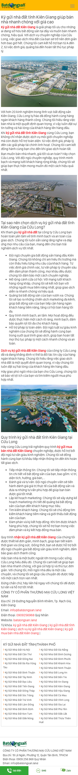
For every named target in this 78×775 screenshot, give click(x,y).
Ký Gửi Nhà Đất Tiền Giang (19, 686)
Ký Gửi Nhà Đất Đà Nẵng (54, 649)
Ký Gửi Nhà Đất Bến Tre (54, 677)
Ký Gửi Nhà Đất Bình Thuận (20, 672)
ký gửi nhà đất (27, 232)
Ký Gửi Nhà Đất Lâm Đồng (19, 704)
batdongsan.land (25, 620)
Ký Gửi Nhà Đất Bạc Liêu (18, 681)
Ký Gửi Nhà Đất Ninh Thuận (56, 667)
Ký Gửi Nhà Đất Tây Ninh (18, 677)
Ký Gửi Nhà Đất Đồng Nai (19, 658)
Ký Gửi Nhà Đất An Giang (54, 681)
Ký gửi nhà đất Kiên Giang (18, 27)
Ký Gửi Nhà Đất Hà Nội (17, 649)
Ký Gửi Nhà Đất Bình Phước (56, 658)
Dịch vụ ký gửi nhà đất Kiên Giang (23, 351)
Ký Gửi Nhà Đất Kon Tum (18, 713)
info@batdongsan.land (25, 610)
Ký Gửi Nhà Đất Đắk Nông (19, 718)
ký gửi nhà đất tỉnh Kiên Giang (26, 133)
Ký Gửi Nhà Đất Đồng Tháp (20, 690)
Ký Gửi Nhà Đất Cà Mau (54, 695)
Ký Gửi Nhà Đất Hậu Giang (55, 690)
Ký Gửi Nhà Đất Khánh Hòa (55, 663)
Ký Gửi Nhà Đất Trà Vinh (18, 699)
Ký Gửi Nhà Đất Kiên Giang (55, 686)
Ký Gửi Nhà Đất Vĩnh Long (55, 699)
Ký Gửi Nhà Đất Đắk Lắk (54, 713)
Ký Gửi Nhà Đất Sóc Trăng (19, 695)
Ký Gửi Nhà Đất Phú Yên (54, 709)
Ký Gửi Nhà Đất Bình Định (19, 709)
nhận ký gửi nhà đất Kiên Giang (35, 537)
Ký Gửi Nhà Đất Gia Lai (53, 704)
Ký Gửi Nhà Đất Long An (54, 672)
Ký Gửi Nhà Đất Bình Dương (56, 654)
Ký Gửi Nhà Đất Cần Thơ (18, 654)
